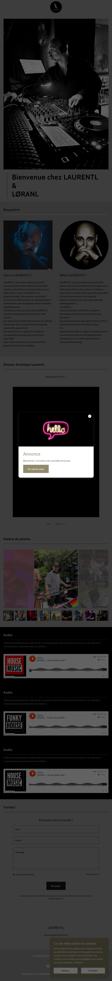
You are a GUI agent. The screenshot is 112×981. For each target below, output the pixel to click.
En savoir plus (36, 469)
